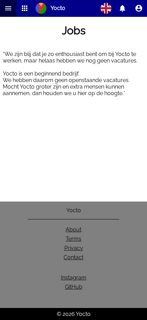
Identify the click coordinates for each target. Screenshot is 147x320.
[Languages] (106, 8)
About (73, 229)
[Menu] (8, 8)
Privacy (73, 248)
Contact (73, 257)
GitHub (73, 287)
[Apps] (24, 8)
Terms (73, 239)
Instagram (73, 277)
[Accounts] (122, 8)
